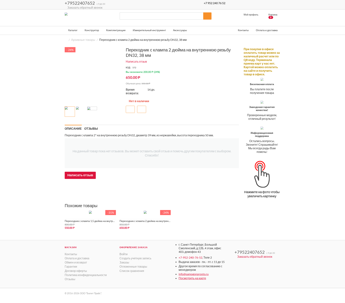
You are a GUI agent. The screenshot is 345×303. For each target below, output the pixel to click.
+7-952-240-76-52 (190, 257)
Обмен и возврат (76, 262)
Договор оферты (76, 270)
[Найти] (207, 16)
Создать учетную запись (135, 258)
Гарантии (71, 266)
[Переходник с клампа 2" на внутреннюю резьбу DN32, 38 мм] (93, 75)
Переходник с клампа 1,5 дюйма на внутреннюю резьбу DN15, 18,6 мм (90, 220)
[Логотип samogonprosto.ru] (78, 19)
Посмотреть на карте (192, 278)
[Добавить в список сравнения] (141, 109)
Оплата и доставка (77, 258)
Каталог (72, 30)
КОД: (128, 67)
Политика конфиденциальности (86, 275)
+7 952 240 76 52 (214, 3)
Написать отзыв (136, 61)
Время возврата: (132, 91)
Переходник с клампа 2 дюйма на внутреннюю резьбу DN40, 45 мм (145, 220)
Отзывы (70, 279)
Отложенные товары (133, 266)
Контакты (71, 254)
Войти (123, 254)
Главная (66, 40)
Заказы (124, 262)
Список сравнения (131, 270)
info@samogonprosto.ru (194, 274)
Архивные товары (83, 39)
